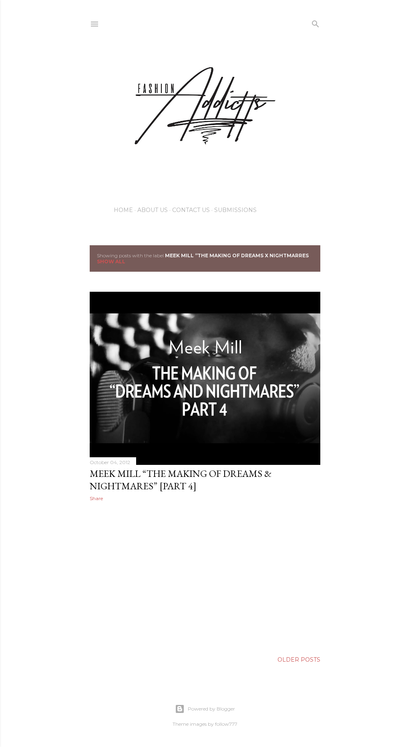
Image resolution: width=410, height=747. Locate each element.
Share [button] (96, 498)
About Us (152, 210)
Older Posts (298, 659)
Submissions (235, 210)
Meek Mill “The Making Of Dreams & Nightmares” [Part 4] (180, 479)
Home (123, 210)
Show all (111, 261)
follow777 (226, 724)
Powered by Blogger (211, 709)
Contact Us (191, 210)
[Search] (315, 22)
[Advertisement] (205, 577)
